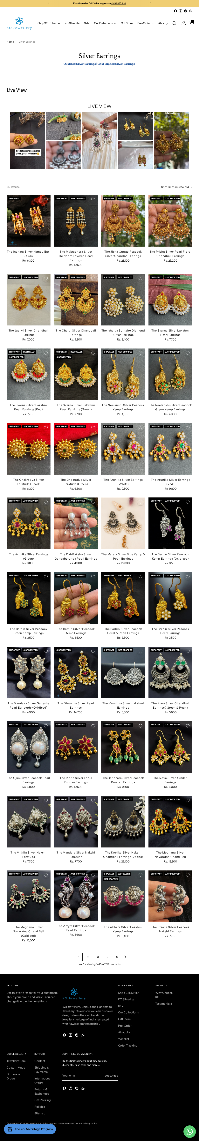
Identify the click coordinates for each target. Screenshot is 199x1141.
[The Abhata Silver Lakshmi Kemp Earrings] (123, 896)
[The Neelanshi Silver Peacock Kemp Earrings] (123, 374)
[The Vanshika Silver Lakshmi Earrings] (123, 672)
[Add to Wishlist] (46, 199)
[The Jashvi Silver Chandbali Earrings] (29, 299)
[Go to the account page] (182, 23)
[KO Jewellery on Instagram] (180, 11)
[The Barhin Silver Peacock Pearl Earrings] (170, 598)
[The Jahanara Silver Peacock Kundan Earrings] (123, 747)
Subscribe (111, 1075)
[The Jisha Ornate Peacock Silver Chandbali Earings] (123, 221)
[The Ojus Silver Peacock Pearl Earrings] (29, 747)
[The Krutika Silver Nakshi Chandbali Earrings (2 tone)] (123, 821)
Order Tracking (127, 1045)
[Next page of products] (125, 957)
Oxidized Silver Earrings (80, 64)
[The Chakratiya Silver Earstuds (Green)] (76, 449)
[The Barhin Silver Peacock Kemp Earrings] (76, 598)
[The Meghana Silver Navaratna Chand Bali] (170, 821)
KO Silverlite (126, 999)
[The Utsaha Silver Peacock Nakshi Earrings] (170, 896)
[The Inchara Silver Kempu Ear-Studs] (29, 221)
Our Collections (128, 1012)
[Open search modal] (174, 23)
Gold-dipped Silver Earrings (116, 64)
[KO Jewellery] (19, 23)
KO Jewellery (32, 1123)
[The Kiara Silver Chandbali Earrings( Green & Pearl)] (170, 672)
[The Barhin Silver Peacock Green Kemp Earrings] (29, 598)
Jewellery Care (16, 1061)
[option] (27, 140)
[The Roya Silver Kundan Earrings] (170, 747)
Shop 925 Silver (128, 993)
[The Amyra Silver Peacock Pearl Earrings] (76, 895)
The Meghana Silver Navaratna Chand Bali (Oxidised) (28, 931)
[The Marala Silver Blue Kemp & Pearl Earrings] (123, 523)
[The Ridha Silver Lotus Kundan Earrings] (76, 747)
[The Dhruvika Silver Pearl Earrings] (76, 672)
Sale (121, 1006)
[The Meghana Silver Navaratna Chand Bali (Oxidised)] (29, 896)
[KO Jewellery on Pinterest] (185, 11)
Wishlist (123, 1039)
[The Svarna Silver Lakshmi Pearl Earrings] (170, 299)
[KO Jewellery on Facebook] (175, 11)
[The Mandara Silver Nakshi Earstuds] (76, 821)
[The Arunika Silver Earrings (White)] (123, 449)
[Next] (150, 3)
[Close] (189, 1112)
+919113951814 (118, 3)
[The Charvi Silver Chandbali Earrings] (76, 299)
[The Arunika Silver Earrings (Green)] (29, 523)
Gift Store (124, 1019)
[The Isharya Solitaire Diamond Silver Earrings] (123, 299)
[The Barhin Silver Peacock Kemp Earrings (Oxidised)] (170, 523)
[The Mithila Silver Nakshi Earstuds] (29, 821)
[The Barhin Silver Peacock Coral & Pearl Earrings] (123, 598)
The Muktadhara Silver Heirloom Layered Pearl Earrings (76, 256)
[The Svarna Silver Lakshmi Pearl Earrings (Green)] (76, 374)
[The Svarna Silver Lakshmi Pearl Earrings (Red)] (29, 374)
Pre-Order (124, 1025)
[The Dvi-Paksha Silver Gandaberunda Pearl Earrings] (76, 523)
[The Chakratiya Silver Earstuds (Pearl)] (29, 449)
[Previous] (48, 3)
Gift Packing (42, 1100)
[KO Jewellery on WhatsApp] (190, 11)
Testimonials (163, 1003)
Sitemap (39, 1113)
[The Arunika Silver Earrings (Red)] (170, 449)
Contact (39, 1061)
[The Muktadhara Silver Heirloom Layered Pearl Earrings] (76, 221)
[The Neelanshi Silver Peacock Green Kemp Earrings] (170, 374)
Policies (39, 1106)
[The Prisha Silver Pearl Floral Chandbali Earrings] (170, 221)
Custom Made (16, 1067)
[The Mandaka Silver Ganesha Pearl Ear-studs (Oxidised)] (29, 672)
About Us (124, 1032)
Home (10, 41)
